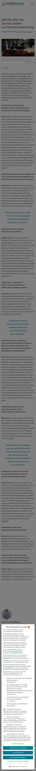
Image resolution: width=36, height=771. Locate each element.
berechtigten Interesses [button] (17, 653)
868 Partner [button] (13, 649)
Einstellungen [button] (6, 658)
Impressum (28, 763)
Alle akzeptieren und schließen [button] (18, 748)
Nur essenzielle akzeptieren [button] (18, 757)
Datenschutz (20, 763)
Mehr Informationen (10, 763)
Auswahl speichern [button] (18, 752)
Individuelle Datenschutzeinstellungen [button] (18, 761)
